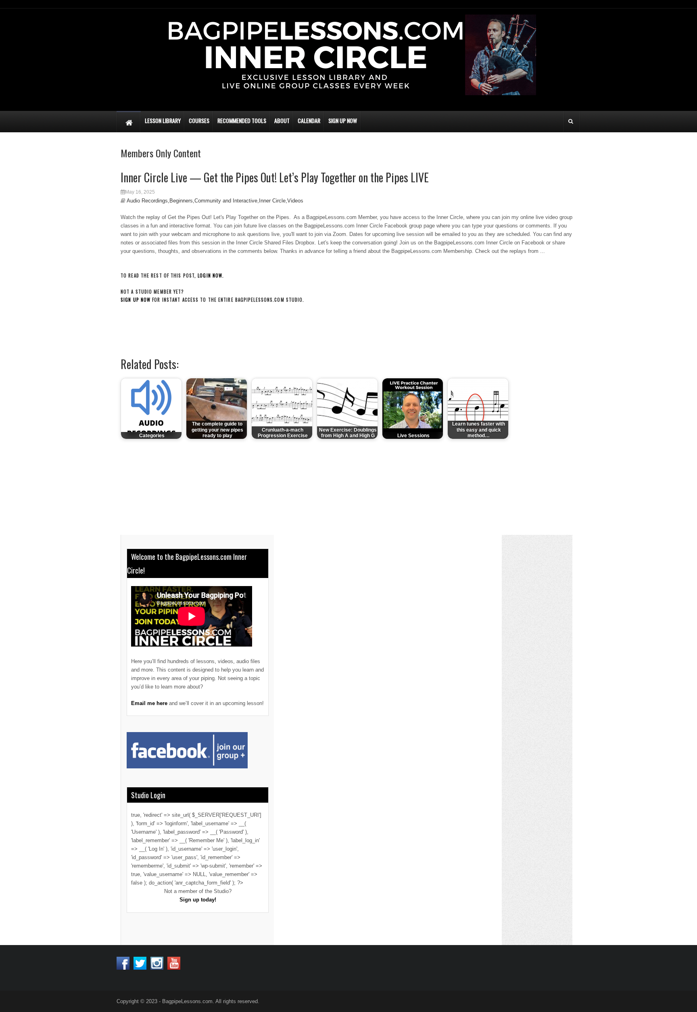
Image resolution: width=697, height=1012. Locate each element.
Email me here (149, 703)
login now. (211, 275)
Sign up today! (197, 900)
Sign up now (135, 299)
